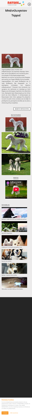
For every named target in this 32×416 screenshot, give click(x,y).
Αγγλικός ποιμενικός (7, 233)
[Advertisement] (16, 37)
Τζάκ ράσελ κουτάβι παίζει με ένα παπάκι (12, 289)
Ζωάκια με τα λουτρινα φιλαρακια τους (12, 247)
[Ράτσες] (16, 5)
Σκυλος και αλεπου (6, 261)
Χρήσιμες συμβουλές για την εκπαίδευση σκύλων (14, 219)
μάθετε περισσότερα (22, 109)
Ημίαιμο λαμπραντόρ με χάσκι (9, 275)
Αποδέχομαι (5, 412)
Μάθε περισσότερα (14, 412)
